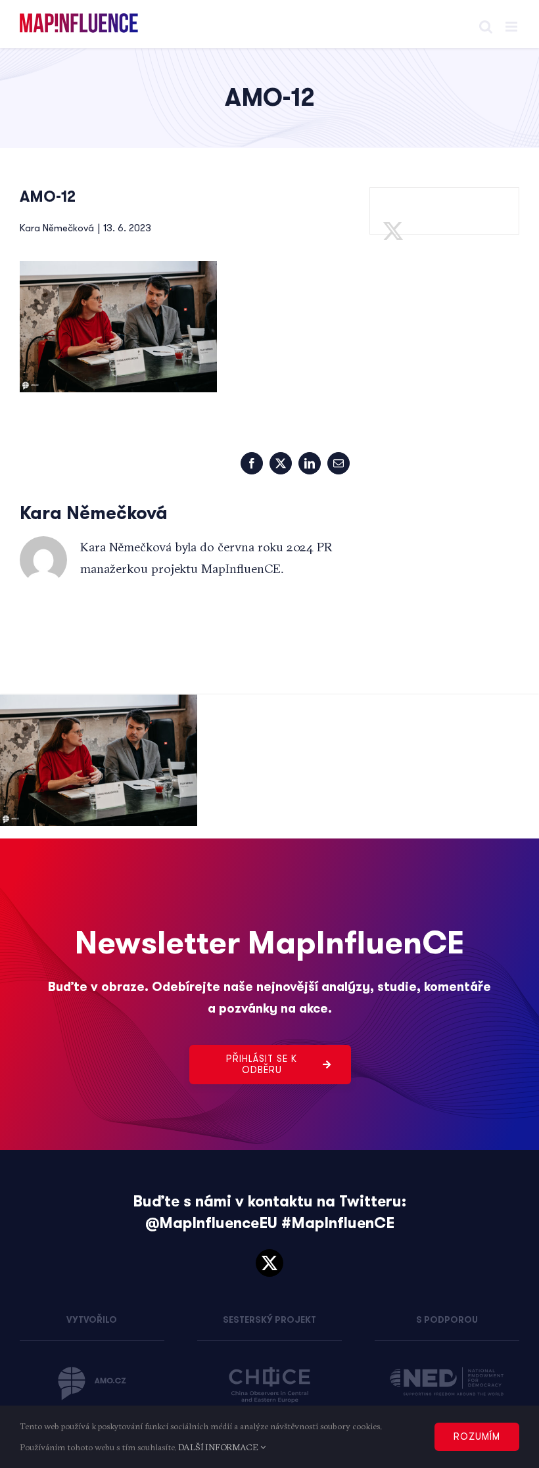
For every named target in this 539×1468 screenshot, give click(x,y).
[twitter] (269, 1263)
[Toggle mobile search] (485, 27)
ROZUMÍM (477, 1436)
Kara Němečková (57, 228)
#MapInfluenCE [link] (337, 1223)
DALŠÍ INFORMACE (219, 1447)
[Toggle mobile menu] (512, 27)
